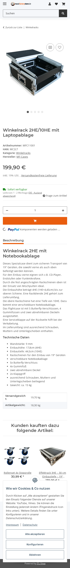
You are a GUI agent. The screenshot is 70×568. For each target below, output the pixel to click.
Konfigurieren (35, 544)
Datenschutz (30, 524)
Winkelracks (23, 153)
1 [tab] (28, 112)
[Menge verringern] (7, 210)
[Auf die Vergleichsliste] (50, 47)
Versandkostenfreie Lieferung (39, 175)
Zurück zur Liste (13, 27)
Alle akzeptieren (35, 534)
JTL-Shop (41, 563)
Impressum (12, 524)
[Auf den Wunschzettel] (60, 47)
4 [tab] (39, 112)
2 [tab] (31, 112)
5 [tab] (42, 112)
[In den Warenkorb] (6, 39)
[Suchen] (63, 13)
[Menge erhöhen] (63, 210)
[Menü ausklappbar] (4, 2)
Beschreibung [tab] (13, 240)
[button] (49, 3)
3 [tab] (35, 112)
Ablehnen (35, 554)
